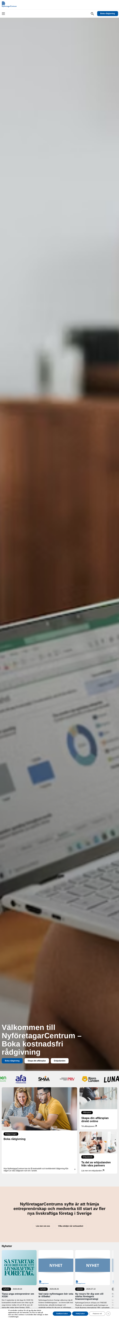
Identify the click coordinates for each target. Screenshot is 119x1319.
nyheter (6, 1289)
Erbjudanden (59, 1061)
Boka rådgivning (107, 14)
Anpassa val (97, 1313)
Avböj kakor (80, 1313)
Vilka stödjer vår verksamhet (70, 1226)
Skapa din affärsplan (37, 1061)
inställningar (13, 1317)
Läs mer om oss (43, 1226)
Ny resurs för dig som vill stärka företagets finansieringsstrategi (89, 1296)
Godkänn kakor (62, 1313)
